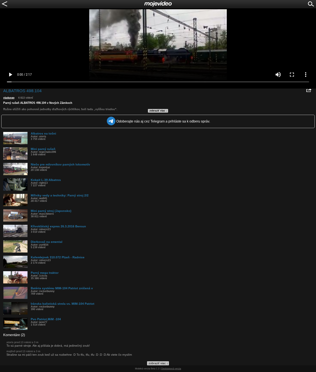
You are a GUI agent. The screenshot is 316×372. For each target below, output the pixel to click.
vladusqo (8, 97)
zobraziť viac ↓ (158, 110)
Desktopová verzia (171, 368)
